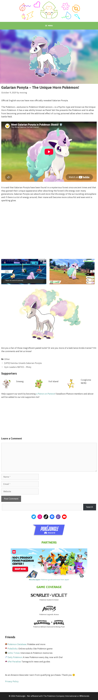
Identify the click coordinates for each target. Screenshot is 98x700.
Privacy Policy (12, 681)
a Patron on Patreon (45, 393)
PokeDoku (12, 648)
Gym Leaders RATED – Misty (17, 367)
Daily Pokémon (15, 657)
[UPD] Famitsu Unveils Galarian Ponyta (23, 363)
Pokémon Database (17, 644)
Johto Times (14, 653)
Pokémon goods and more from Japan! (49, 580)
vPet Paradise (14, 661)
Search (89, 507)
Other (7, 359)
